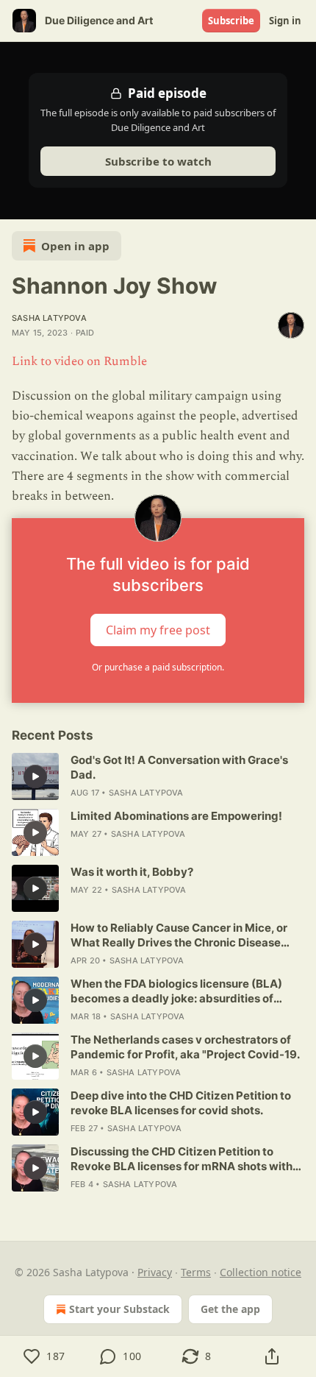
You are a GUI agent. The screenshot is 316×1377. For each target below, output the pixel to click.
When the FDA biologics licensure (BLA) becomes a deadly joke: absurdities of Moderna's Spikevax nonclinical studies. (177, 991)
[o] (35, 776)
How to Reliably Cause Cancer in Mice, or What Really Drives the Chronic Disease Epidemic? (179, 935)
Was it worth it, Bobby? (132, 872)
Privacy (154, 1272)
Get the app (230, 1309)
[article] (158, 776)
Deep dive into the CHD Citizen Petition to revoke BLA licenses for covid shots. (181, 1102)
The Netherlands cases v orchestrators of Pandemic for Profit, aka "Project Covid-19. (185, 1047)
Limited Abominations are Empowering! (176, 816)
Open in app (75, 245)
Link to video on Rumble (79, 361)
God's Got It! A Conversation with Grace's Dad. (179, 767)
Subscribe (231, 20)
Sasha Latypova (49, 318)
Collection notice (260, 1272)
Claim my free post (158, 630)
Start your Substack (119, 1309)
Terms (196, 1272)
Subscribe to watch (158, 161)
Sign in (285, 20)
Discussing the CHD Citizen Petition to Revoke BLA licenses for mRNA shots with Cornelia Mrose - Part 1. (181, 1159)
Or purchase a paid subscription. (158, 667)
